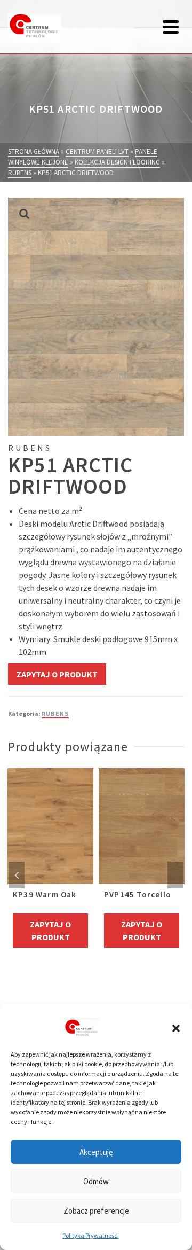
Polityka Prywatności (90, 1235)
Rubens (55, 713)
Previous (17, 875)
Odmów (96, 1181)
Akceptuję (96, 1152)
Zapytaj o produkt (57, 674)
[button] (176, 1028)
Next (175, 875)
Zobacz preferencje (96, 1211)
